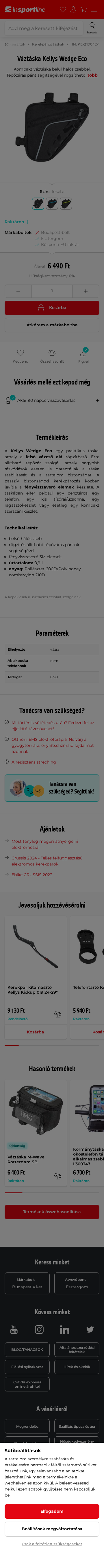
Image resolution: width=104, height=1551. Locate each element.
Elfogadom (52, 1511)
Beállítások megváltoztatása (52, 1528)
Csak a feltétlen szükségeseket (52, 1543)
